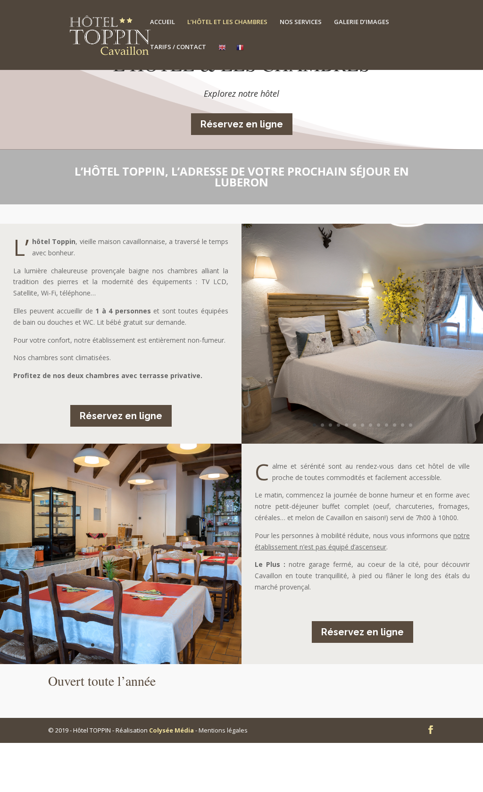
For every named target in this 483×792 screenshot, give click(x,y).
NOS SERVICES (301, 22)
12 (402, 425)
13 (410, 425)
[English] (222, 56)
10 (386, 425)
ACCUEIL (162, 22)
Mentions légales (223, 730)
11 (394, 425)
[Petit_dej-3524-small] (165, 661)
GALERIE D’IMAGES (361, 22)
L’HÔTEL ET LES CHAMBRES (227, 22)
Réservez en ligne (241, 124)
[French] (240, 56)
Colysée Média (171, 730)
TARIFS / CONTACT (178, 47)
